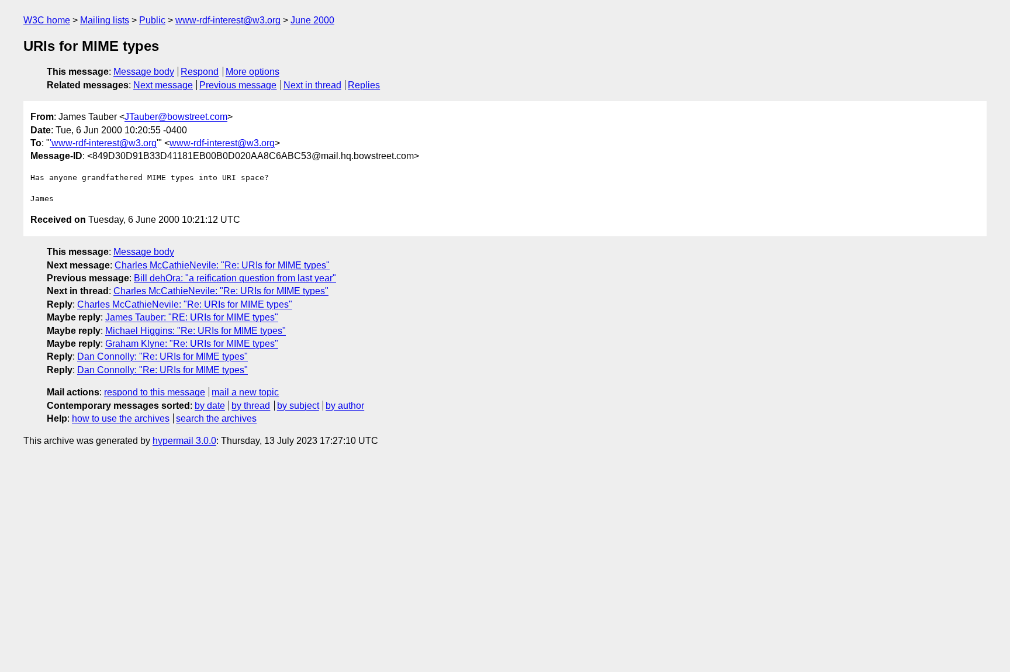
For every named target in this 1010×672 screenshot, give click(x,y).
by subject (298, 406)
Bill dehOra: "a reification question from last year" (235, 278)
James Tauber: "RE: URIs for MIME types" (191, 317)
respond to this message (154, 392)
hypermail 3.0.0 (184, 441)
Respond (200, 72)
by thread (250, 406)
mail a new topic (245, 392)
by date (210, 406)
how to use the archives (121, 418)
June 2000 (312, 20)
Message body (143, 72)
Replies (364, 85)
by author (345, 406)
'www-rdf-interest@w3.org (103, 143)
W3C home (46, 20)
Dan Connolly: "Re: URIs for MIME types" (162, 356)
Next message (163, 85)
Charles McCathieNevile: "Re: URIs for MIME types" (222, 265)
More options (252, 72)
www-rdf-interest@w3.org (228, 20)
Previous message (237, 85)
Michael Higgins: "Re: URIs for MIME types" (195, 331)
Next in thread (312, 85)
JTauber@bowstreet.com (175, 117)
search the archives (216, 418)
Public (152, 20)
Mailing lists (104, 20)
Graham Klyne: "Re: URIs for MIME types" (191, 344)
